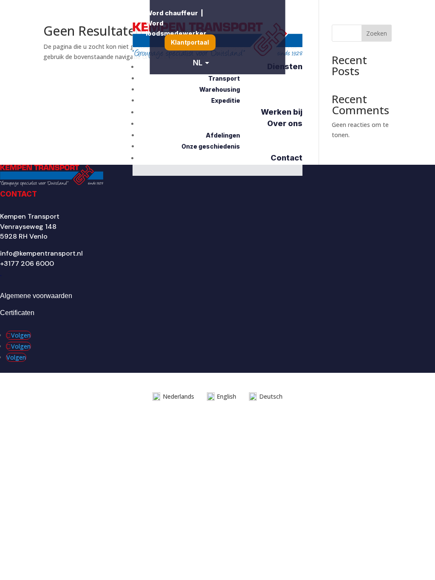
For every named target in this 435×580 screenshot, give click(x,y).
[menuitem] (189, 42)
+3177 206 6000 (27, 263)
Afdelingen (223, 135)
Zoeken (376, 33)
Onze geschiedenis (210, 146)
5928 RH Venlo (24, 236)
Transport (224, 78)
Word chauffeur (172, 13)
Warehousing (219, 89)
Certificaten (17, 312)
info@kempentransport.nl (41, 253)
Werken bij (281, 111)
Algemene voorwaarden (36, 295)
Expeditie (225, 100)
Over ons (284, 123)
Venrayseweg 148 (28, 226)
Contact (286, 157)
